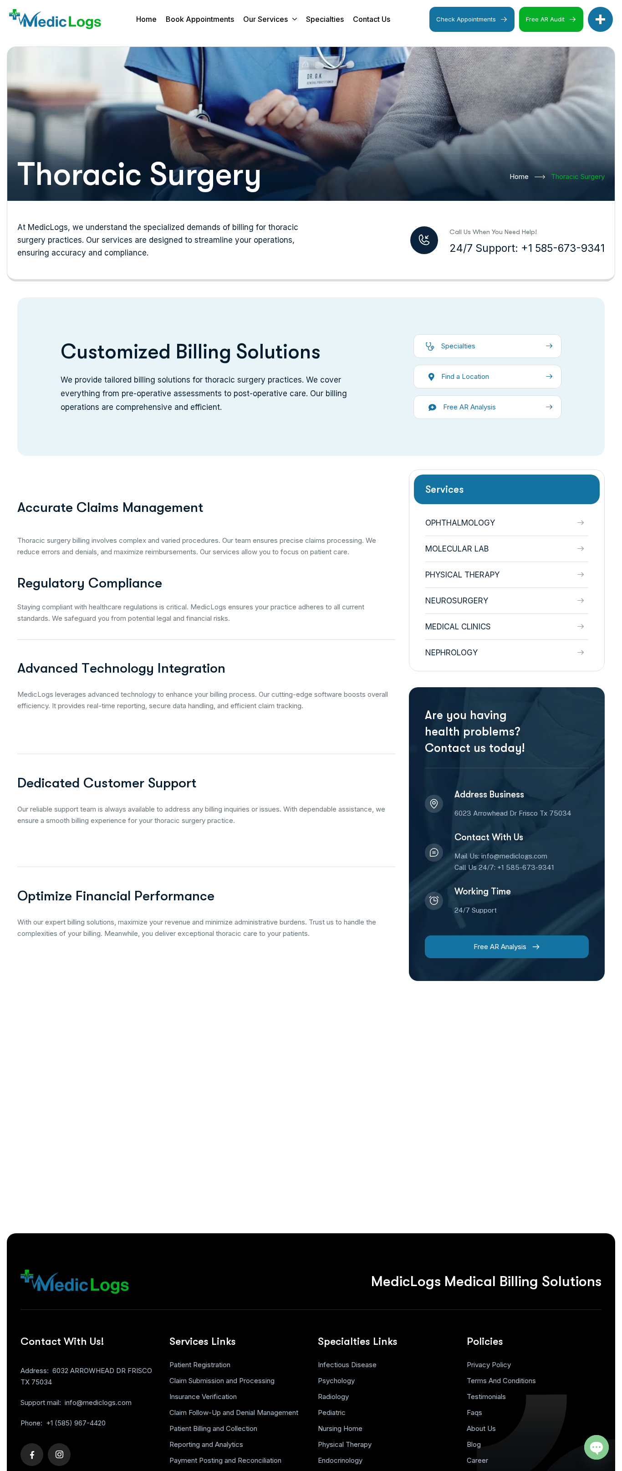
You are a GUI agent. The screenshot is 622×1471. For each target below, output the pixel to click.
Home (519, 176)
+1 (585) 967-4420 (76, 1423)
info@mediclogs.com (98, 1402)
